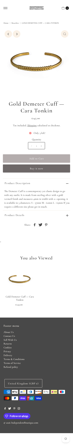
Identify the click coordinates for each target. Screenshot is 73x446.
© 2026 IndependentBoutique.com (21, 422)
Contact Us (9, 335)
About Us (9, 332)
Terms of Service (12, 363)
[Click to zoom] (64, 34)
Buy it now (36, 168)
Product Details (14, 215)
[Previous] (8, 34)
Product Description (17, 183)
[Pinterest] (14, 408)
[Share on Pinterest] (46, 224)
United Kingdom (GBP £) (23, 383)
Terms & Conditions (14, 359)
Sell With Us (10, 339)
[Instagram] (19, 408)
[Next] (16, 34)
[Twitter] (9, 408)
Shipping (32, 125)
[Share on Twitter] (40, 224)
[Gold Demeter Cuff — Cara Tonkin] (19, 279)
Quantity (36, 139)
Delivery (8, 355)
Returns (8, 343)
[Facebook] (5, 408)
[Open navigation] (5, 8)
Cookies (8, 347)
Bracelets (15, 23)
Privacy (7, 351)
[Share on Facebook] (34, 224)
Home (6, 23)
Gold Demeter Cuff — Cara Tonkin (20, 298)
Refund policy (11, 366)
